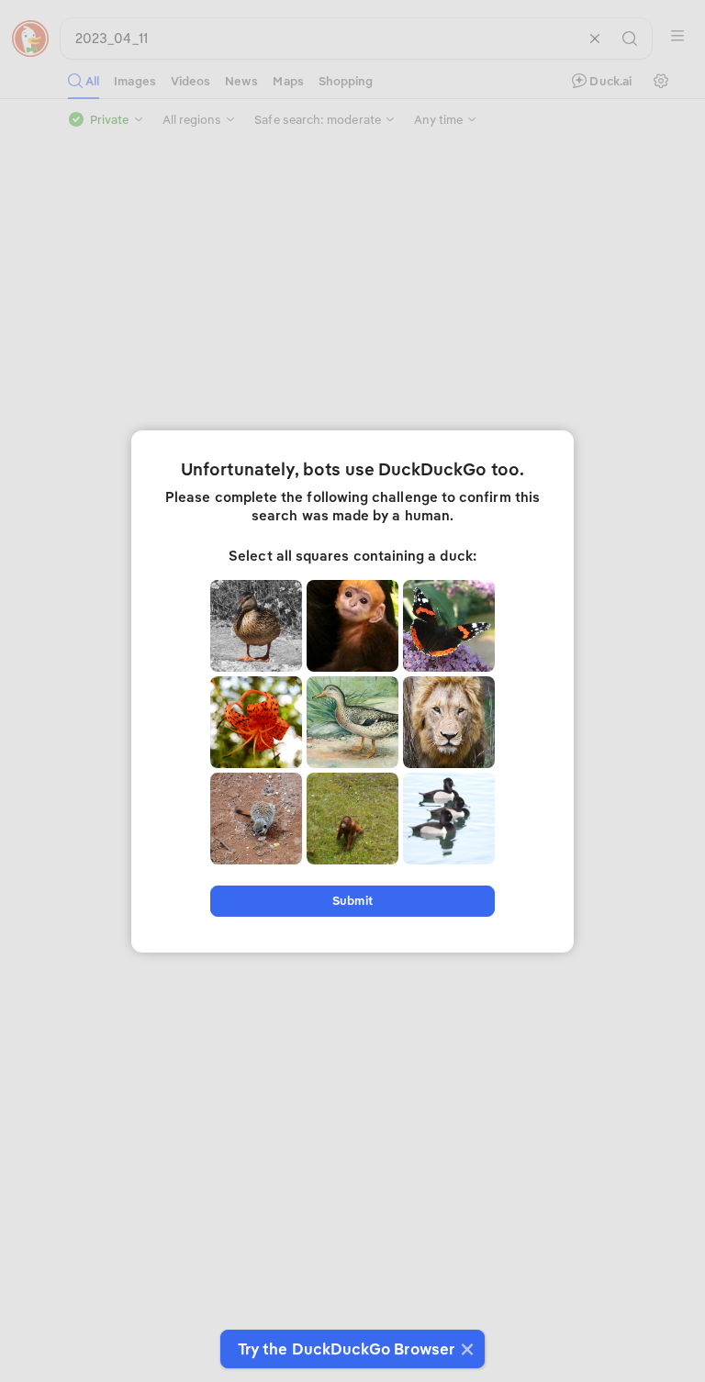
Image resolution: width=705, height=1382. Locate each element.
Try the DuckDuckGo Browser (346, 1349)
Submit (352, 900)
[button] (465, 1348)
